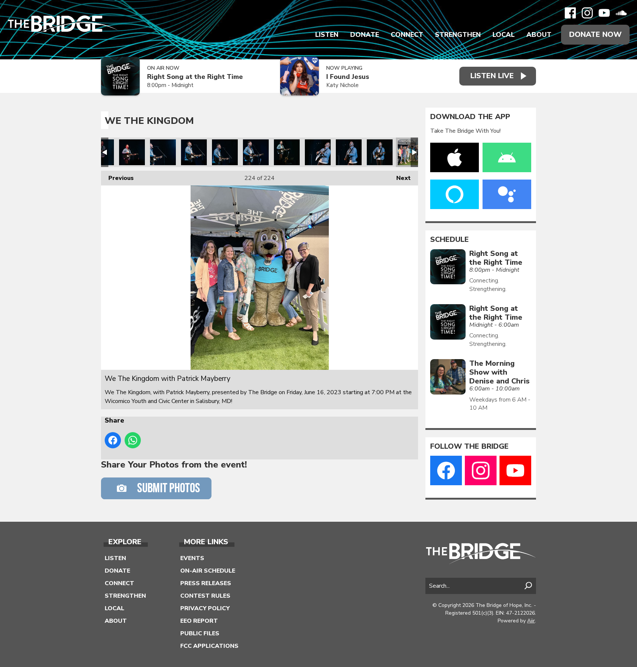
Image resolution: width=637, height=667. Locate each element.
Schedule (449, 239)
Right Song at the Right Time (195, 77)
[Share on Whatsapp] (133, 440)
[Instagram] (587, 12)
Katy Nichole (342, 85)
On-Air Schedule (207, 571)
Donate (364, 34)
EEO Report (199, 621)
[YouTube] (604, 12)
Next (400, 178)
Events (192, 558)
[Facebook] (570, 12)
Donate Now (595, 34)
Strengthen (458, 34)
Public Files (199, 633)
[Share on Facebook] (113, 440)
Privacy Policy (205, 608)
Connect (407, 34)
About (538, 34)
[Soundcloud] (621, 12)
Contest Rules (205, 596)
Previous (117, 178)
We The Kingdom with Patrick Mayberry (132, 152)
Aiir (531, 620)
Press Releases (205, 583)
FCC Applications (209, 646)
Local (503, 34)
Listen (326, 34)
